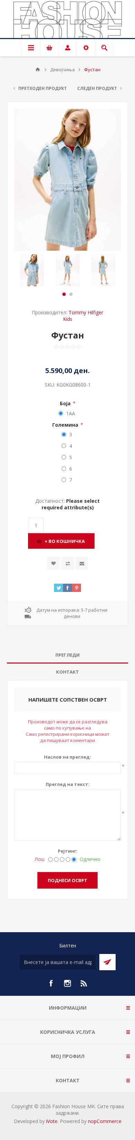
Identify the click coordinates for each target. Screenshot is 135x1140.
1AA (70, 413)
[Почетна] (37, 69)
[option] (32, 270)
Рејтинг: (68, 851)
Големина (66, 424)
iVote (51, 1121)
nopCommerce (105, 1121)
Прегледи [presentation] (67, 655)
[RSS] (84, 983)
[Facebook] (50, 983)
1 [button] (64, 294)
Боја (66, 403)
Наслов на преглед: (67, 757)
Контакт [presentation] (67, 672)
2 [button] (71, 294)
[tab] (67, 655)
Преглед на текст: (68, 784)
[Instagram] (67, 983)
